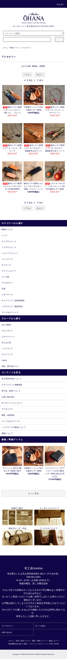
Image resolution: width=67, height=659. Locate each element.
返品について (53, 641)
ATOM (56, 644)
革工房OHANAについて (11, 379)
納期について (7, 433)
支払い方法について (23, 641)
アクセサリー (26, 48)
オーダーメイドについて (12, 403)
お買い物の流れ (8, 397)
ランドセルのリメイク (11, 421)
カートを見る (40, 626)
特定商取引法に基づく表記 (17, 644)
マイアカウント (8, 626)
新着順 (42, 66)
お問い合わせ (7, 632)
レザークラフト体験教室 (12, 385)
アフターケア (7, 409)
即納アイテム (14, 48)
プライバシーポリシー (37, 644)
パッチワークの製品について (14, 427)
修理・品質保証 (8, 415)
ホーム (5, 48)
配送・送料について (39, 641)
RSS (51, 644)
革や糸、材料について (11, 391)
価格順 (34, 66)
